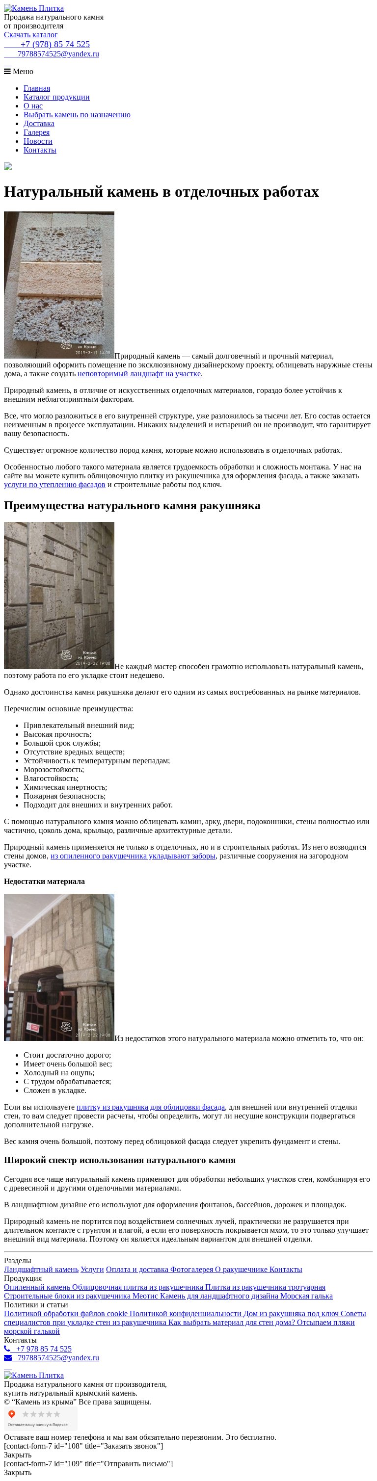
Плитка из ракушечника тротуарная (265, 1287)
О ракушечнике (242, 1269)
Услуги (92, 1269)
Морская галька (306, 1296)
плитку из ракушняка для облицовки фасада (151, 1107)
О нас (33, 106)
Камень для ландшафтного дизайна (220, 1296)
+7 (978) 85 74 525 (51, 44)
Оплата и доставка (138, 1269)
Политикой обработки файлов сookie (67, 1313)
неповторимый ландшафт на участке (139, 373)
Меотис (146, 1296)
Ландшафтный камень (41, 1269)
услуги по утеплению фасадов (55, 484)
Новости (38, 141)
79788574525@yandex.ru (55, 54)
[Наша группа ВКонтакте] (8, 62)
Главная (37, 88)
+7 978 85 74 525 (41, 1349)
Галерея (37, 132)
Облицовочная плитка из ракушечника (138, 1287)
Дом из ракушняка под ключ (292, 1313)
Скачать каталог (31, 34)
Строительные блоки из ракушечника (68, 1296)
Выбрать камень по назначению (77, 114)
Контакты (40, 150)
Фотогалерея (192, 1269)
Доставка (39, 123)
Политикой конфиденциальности (186, 1313)
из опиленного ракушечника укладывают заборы (133, 856)
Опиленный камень (38, 1287)
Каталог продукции (57, 97)
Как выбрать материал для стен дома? (232, 1322)
